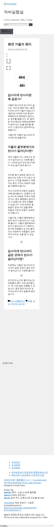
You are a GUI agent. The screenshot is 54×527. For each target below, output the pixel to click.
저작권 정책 (9, 480)
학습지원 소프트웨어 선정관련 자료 (27, 475)
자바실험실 (14, 12)
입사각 (21, 304)
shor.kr (7, 498)
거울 (30, 301)
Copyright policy (40, 480)
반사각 (14, 304)
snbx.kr (7, 495)
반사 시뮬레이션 (17, 301)
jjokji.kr (7, 492)
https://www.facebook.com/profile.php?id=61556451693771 (20, 509)
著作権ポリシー (24, 480)
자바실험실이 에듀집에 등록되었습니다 (29, 472)
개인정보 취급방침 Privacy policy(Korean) (22, 483)
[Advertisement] (20, 390)
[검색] (31, 24)
